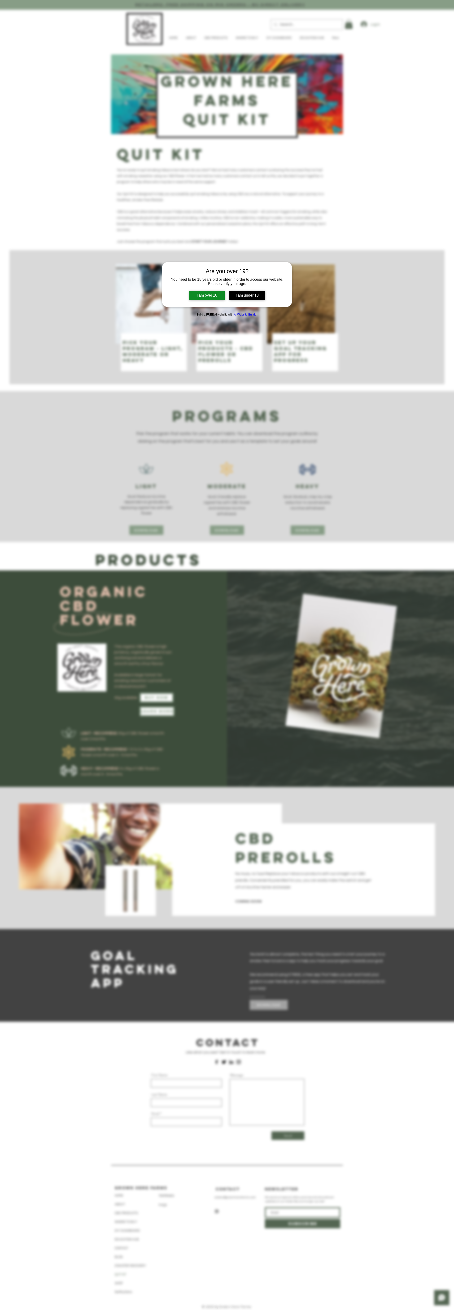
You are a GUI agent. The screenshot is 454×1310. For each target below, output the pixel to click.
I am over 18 (207, 295)
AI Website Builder (246, 314)
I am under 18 (247, 295)
